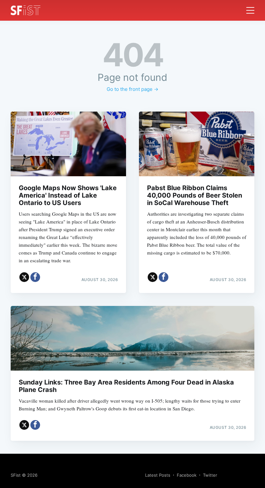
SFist (16, 475)
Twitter (210, 475)
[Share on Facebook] (35, 277)
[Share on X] (24, 277)
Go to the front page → (132, 89)
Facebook (186, 475)
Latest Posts (157, 475)
